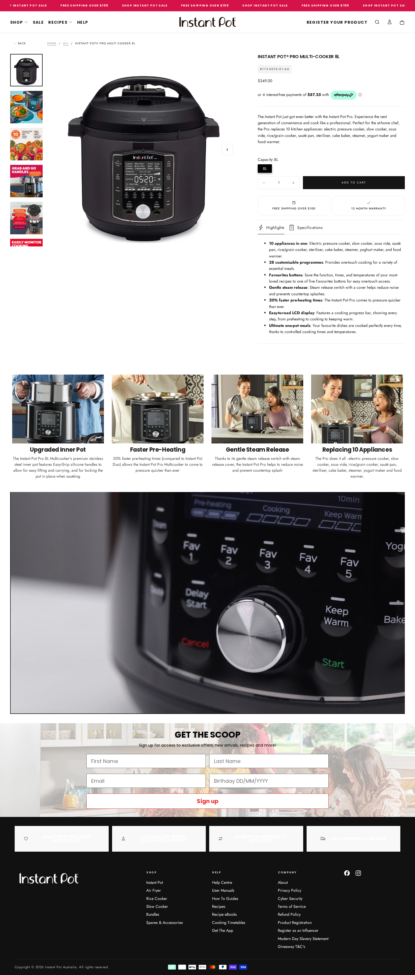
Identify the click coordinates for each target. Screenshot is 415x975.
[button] (377, 23)
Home (51, 43)
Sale (38, 22)
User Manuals (223, 890)
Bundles (152, 914)
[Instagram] (358, 873)
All (66, 43)
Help (82, 22)
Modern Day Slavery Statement (303, 938)
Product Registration (295, 922)
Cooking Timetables (228, 922)
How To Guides (225, 898)
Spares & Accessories (164, 922)
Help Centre (222, 882)
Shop (16, 22)
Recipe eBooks (224, 914)
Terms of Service (292, 906)
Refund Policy (289, 914)
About (283, 882)
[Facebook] (347, 873)
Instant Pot (154, 882)
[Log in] (389, 23)
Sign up (208, 801)
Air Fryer (153, 890)
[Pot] (402, 22)
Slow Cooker (157, 906)
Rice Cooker (156, 898)
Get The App (222, 930)
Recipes (57, 22)
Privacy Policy (289, 890)
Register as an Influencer (298, 930)
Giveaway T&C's (291, 946)
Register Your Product (337, 22)
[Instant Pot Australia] (48, 878)
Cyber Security (290, 898)
